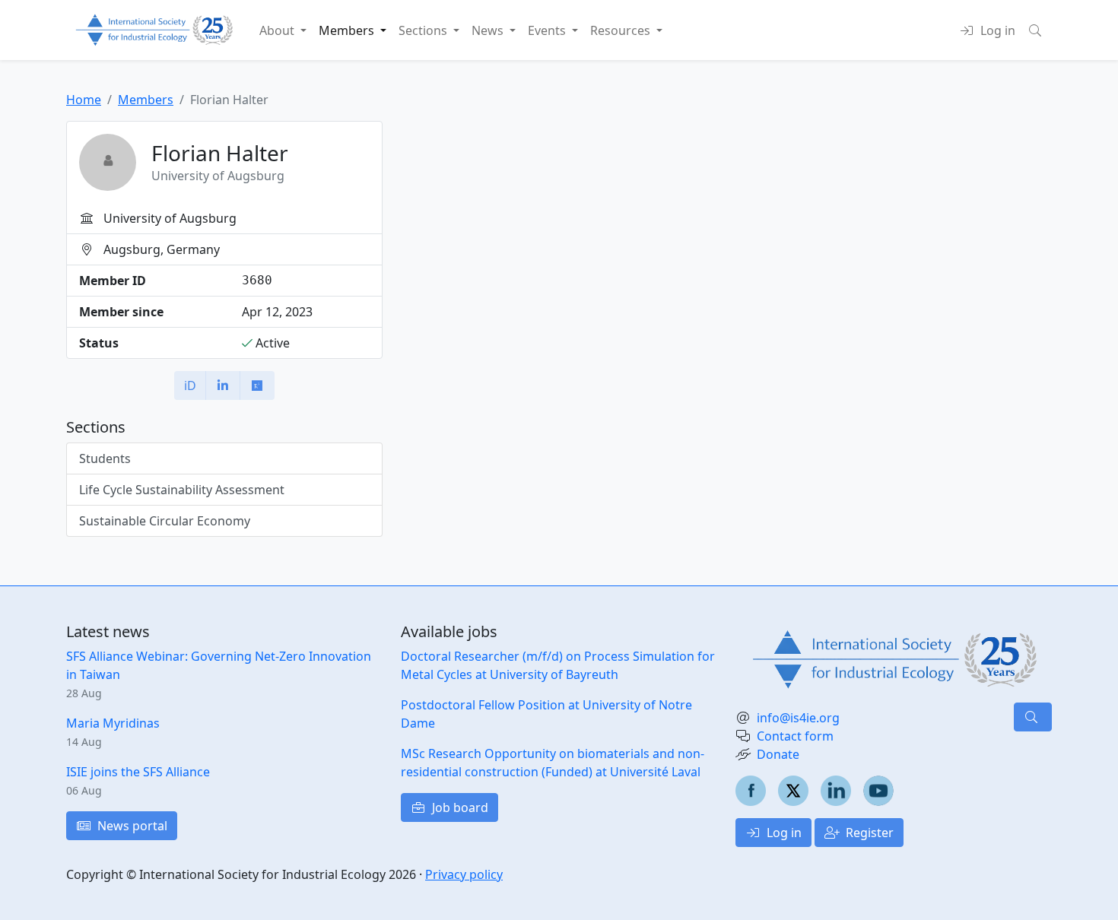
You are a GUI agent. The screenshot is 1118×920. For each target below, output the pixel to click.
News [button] (489, 30)
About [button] (278, 30)
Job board (458, 807)
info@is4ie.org (798, 717)
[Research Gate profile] (257, 385)
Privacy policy (464, 874)
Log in (783, 832)
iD (190, 385)
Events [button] (548, 30)
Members (145, 99)
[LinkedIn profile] (222, 385)
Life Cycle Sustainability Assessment (181, 489)
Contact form (795, 736)
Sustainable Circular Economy (164, 520)
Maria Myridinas (113, 723)
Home (83, 99)
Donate (778, 754)
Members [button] (348, 30)
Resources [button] (621, 30)
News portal (130, 825)
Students (105, 458)
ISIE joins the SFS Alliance (138, 771)
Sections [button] (424, 30)
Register (868, 832)
